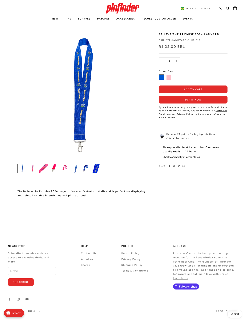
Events (188, 18)
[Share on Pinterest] (179, 165)
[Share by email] (183, 165)
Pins (68, 18)
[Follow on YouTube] (27, 299)
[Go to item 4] (54, 168)
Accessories (125, 18)
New (55, 18)
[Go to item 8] (97, 168)
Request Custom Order (159, 18)
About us (87, 259)
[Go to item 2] (33, 168)
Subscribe (21, 282)
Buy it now (193, 99)
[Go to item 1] (22, 168)
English (205, 8)
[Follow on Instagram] (18, 299)
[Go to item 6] (75, 170)
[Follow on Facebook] (9, 299)
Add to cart (193, 89)
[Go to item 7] (86, 168)
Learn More (180, 278)
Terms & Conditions (134, 270)
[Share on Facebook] (169, 165)
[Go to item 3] (43, 168)
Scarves (84, 18)
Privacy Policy (131, 259)
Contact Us (88, 253)
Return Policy (130, 253)
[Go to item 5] (65, 168)
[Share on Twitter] (174, 165)
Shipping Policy (132, 265)
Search (85, 265)
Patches (103, 18)
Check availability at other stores (181, 156)
